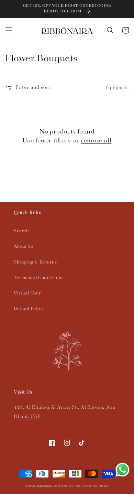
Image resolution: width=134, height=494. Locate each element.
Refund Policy (29, 308)
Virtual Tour (27, 293)
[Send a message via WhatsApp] (122, 470)
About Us (24, 246)
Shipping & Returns (35, 262)
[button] (8, 30)
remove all (96, 140)
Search (21, 231)
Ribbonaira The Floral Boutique (58, 486)
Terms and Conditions (38, 277)
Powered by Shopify (95, 486)
